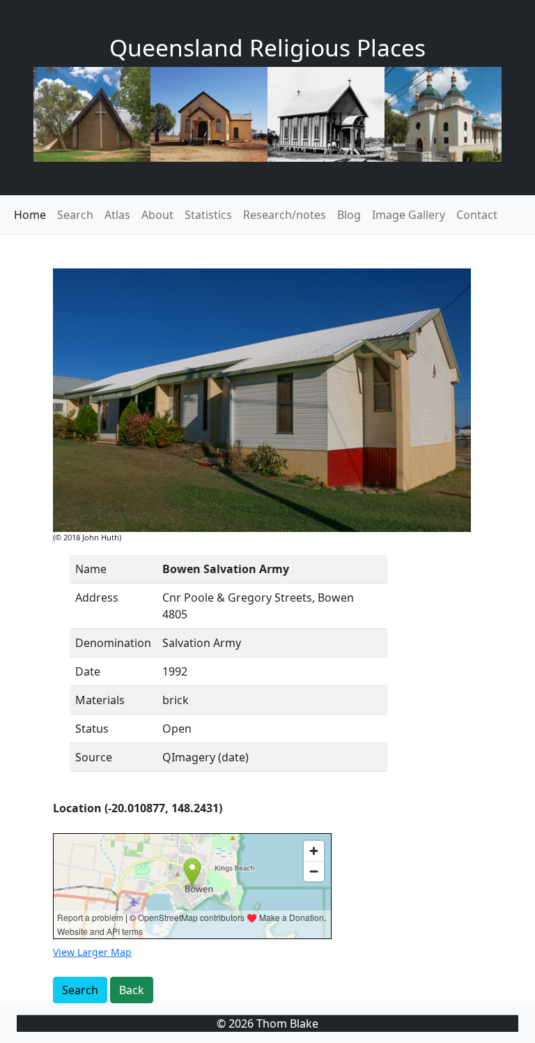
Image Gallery (408, 214)
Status (92, 728)
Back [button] (131, 990)
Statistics (208, 214)
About (157, 214)
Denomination (113, 642)
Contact (476, 214)
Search (75, 214)
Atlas (117, 214)
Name (91, 569)
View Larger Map (92, 952)
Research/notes (284, 214)
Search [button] (80, 990)
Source (93, 757)
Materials (100, 700)
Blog (349, 214)
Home (30, 214)
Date (87, 671)
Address (96, 597)
